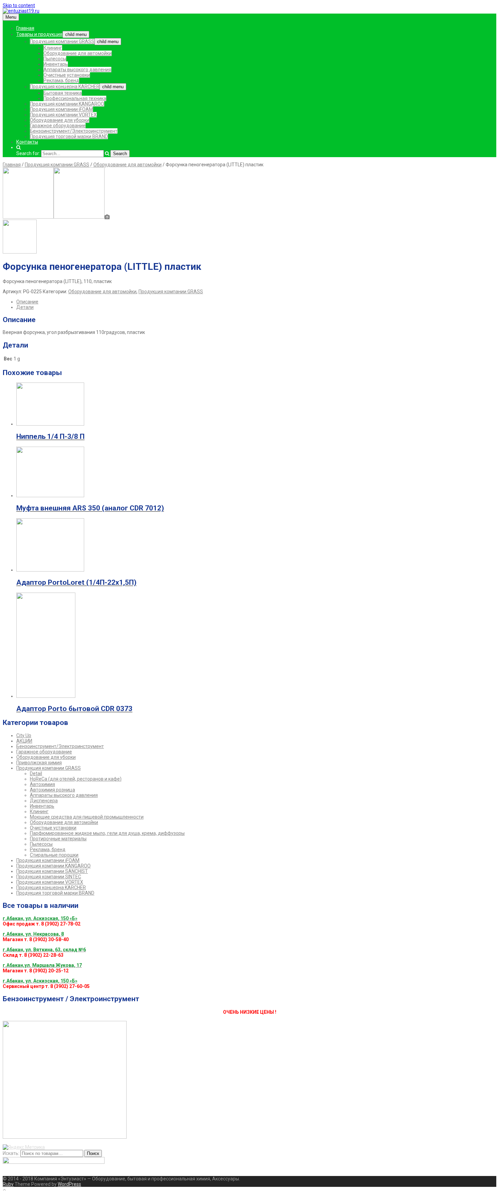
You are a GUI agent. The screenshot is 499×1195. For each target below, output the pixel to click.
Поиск (93, 1153)
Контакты (27, 142)
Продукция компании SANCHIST (52, 871)
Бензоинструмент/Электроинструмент (73, 131)
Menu (10, 17)
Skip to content (19, 5)
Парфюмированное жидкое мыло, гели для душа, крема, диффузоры (107, 833)
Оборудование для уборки (59, 120)
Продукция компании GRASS (62, 41)
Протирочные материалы (58, 838)
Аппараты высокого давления (77, 69)
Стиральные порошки (54, 855)
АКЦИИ (24, 741)
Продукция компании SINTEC (48, 876)
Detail (36, 773)
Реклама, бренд (61, 80)
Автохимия (42, 784)
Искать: (11, 1153)
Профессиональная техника (74, 98)
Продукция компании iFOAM (61, 109)
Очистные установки (66, 75)
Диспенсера (44, 800)
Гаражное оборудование (58, 125)
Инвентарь (55, 64)
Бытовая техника (62, 93)
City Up (23, 735)
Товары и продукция (39, 34)
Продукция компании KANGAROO (67, 104)
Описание (27, 301)
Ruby (8, 1184)
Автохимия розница (52, 789)
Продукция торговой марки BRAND (69, 136)
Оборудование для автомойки (77, 53)
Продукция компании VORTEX (63, 114)
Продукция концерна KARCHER (64, 86)
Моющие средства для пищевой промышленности (87, 817)
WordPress (69, 1184)
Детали (25, 307)
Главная (25, 28)
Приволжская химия (39, 762)
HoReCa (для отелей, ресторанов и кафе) (76, 779)
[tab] (256, 301)
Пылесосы (54, 58)
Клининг (52, 48)
